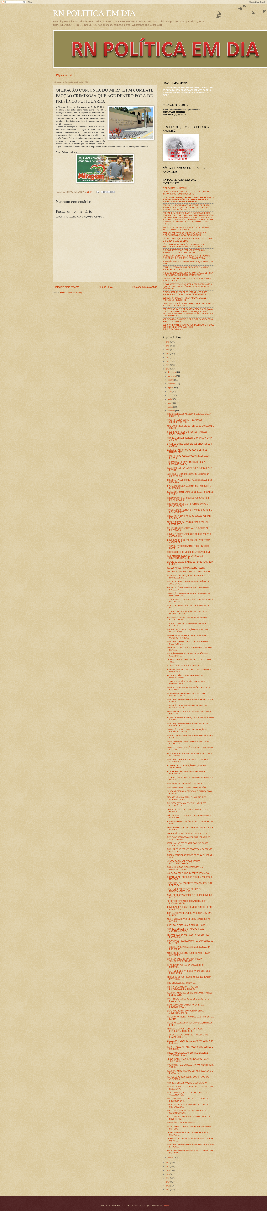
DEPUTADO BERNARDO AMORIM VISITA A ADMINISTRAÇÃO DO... (185, 1012)
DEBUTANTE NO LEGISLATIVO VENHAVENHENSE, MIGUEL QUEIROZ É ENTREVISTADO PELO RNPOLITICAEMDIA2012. (188, 327)
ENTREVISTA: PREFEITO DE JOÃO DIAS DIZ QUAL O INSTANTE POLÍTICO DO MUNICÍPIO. (186, 193)
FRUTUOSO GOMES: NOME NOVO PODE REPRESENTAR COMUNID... (185, 1030)
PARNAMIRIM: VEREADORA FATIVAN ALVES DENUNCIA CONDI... (186, 695)
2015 (168, 1174)
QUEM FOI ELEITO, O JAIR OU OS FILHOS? (186, 925)
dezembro (172, 372)
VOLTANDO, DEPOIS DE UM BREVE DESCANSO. (188, 873)
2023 (168, 353)
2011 (168, 1190)
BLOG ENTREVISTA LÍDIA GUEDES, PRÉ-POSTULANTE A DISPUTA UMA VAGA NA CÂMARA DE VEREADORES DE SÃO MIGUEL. (187, 286)
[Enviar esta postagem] (98, 192)
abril (170, 403)
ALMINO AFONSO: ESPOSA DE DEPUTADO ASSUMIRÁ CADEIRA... (185, 930)
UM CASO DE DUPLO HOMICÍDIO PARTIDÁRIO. (187, 787)
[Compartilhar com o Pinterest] (113, 192)
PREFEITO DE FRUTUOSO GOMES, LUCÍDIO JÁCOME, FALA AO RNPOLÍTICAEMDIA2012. (186, 228)
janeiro (171, 1158)
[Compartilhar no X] (108, 192)
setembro (172, 384)
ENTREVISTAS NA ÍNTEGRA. (175, 188)
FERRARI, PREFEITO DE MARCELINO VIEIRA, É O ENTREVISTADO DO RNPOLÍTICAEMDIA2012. (184, 234)
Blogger (166, 1205)
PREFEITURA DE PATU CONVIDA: (181, 983)
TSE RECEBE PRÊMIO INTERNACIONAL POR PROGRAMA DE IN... (186, 902)
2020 (168, 365)
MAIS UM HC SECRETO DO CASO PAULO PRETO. (188, 572)
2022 (168, 357)
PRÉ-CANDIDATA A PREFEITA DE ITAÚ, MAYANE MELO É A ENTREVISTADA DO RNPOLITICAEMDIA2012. (188, 274)
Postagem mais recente (66, 287)
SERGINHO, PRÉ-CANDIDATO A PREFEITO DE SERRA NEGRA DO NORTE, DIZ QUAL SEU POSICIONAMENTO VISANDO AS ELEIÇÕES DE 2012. (186, 207)
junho (170, 395)
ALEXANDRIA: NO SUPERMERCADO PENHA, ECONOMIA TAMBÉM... (186, 463)
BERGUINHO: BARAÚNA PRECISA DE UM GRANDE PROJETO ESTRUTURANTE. (184, 299)
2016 (168, 1170)
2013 (168, 1182)
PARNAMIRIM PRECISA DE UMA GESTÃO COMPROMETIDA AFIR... (185, 557)
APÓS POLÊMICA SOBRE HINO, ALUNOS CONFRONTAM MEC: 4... (184, 421)
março (170, 407)
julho (170, 391)
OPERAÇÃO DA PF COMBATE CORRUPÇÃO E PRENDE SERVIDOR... (187, 731)
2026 (168, 342)
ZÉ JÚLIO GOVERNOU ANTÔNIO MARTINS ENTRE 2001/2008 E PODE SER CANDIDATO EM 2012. (184, 245)
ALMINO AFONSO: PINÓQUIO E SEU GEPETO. (187, 1083)
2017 (168, 1166)
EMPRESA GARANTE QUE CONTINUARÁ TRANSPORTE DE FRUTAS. (184, 960)
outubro (171, 380)
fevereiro (171, 411)
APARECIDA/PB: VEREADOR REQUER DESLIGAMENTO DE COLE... (183, 862)
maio (170, 399)
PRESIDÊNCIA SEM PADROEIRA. (181, 1123)
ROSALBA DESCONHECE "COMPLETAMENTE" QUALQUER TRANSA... (187, 637)
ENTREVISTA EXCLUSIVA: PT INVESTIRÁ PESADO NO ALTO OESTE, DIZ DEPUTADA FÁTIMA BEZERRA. (186, 257)
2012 (168, 1186)
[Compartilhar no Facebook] (110, 192)
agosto (171, 388)
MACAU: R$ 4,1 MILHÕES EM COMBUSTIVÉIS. (187, 833)
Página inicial (64, 75)
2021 (168, 361)
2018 (168, 1163)
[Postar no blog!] (105, 192)
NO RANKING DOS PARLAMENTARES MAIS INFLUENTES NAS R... (186, 868)
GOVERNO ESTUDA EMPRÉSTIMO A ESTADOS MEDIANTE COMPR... (187, 613)
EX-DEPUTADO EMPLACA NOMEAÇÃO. (184, 666)
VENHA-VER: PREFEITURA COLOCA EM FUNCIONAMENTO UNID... (184, 890)
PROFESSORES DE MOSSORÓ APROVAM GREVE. (189, 552)
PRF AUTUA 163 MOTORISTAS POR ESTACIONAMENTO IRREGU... (182, 988)
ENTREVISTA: (188, 199)
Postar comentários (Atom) (71, 292)
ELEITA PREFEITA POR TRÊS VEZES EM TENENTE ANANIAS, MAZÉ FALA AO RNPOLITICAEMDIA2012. (185, 293)
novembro (172, 376)
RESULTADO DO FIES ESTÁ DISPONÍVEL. (185, 784)
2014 (168, 1178)
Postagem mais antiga (144, 287)
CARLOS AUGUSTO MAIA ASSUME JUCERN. (186, 568)
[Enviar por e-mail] (102, 192)
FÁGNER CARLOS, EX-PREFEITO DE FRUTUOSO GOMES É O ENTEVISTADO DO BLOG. (187, 240)
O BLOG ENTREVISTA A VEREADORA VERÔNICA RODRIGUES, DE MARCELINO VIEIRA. (184, 251)
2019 (168, 369)
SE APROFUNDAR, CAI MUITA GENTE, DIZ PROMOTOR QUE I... (185, 1006)
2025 (168, 346)
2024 (168, 350)
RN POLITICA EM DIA (94, 12)
